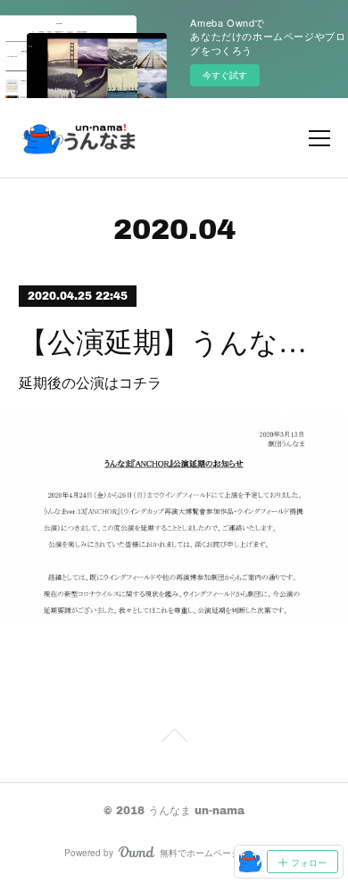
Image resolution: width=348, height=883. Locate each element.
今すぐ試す (225, 75)
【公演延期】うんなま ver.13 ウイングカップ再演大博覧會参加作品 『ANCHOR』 (174, 342)
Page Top (174, 738)
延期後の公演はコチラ (90, 382)
